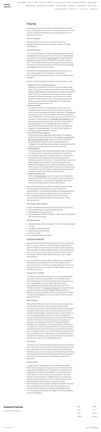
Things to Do (72, 9)
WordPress (94, 427)
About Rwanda (21, 2)
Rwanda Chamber (7, 5)
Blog (36, 2)
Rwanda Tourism (92, 5)
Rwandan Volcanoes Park (61, 119)
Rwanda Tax (72, 5)
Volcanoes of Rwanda (51, 288)
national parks (52, 58)
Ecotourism (42, 2)
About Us (30, 2)
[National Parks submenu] (96, 2)
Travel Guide (93, 9)
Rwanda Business (30, 5)
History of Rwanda (60, 2)
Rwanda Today (81, 5)
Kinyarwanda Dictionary (79, 2)
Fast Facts (50, 2)
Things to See (83, 9)
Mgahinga (69, 137)
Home (69, 2)
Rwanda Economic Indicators (46, 5)
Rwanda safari (41, 176)
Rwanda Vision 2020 (61, 9)
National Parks (92, 2)
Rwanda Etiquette (61, 5)
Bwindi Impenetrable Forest (38, 139)
